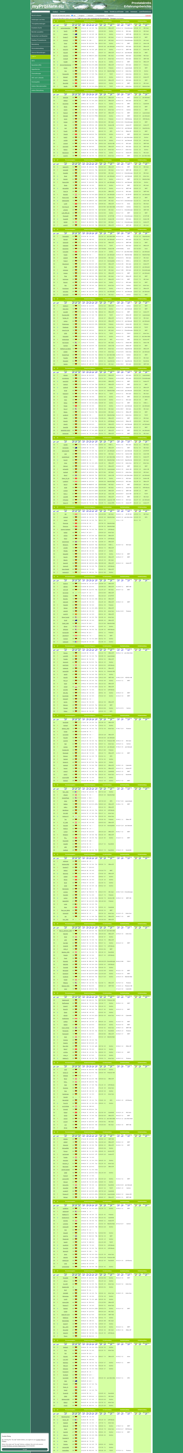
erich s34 (65, 589)
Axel (65, 128)
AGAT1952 (65, 665)
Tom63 (65, 1390)
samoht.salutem (65, 1169)
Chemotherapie (36, 73)
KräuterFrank (65, 355)
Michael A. (65, 544)
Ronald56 (65, 1278)
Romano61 (65, 1031)
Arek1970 (65, 49)
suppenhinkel (65, 1266)
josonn (65, 68)
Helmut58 (65, 170)
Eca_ (65, 838)
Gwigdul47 (65, 973)
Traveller (65, 358)
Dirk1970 (65, 1333)
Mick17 (65, 1049)
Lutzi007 (65, 225)
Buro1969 (65, 83)
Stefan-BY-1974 (65, 1314)
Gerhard (65, 725)
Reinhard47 (65, 1034)
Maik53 (65, 1024)
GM (65, 514)
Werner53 (65, 1251)
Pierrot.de (65, 523)
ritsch (65, 1037)
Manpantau (66, 1296)
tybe (65, 285)
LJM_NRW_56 (65, 213)
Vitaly (65, 1381)
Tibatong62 (66, 1239)
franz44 (65, 460)
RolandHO (65, 336)
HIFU (33, 61)
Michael (65, 1197)
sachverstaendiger (65, 28)
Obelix (65, 1012)
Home (106, 11)
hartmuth (65, 472)
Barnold (65, 239)
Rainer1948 (65, 182)
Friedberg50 (65, 750)
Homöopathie (36, 82)
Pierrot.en (65, 526)
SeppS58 (65, 427)
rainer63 (65, 611)
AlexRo (65, 86)
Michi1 (65, 106)
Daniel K (65, 583)
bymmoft (65, 58)
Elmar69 (65, 1233)
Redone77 (65, 1305)
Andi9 (65, 487)
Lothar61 (65, 210)
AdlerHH (65, 1257)
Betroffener (65, 810)
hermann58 (66, 632)
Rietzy (65, 538)
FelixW (65, 979)
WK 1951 (65, 693)
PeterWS (65, 605)
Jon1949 (65, 497)
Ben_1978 (65, 1327)
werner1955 (65, 1179)
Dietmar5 (65, 1347)
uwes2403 (65, 381)
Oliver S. (65, 1435)
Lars (65, 1124)
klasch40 (65, 563)
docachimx (65, 103)
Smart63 (65, 844)
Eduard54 (65, 554)
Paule (65, 958)
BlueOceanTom (66, 1416)
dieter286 (65, 97)
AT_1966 (65, 822)
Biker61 (66, 560)
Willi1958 (65, 964)
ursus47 (65, 1121)
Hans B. (65, 557)
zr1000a (65, 1052)
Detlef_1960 (65, 623)
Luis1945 (65, 656)
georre (65, 119)
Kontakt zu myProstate (117, 11)
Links (127, 11)
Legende (148, 15)
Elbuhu (65, 412)
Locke (65, 904)
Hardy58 (65, 1432)
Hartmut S (65, 306)
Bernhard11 (66, 889)
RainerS (65, 113)
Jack (65, 454)
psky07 (65, 774)
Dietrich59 (65, 242)
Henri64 (65, 1097)
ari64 (65, 940)
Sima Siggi (65, 309)
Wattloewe (65, 1317)
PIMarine (65, 983)
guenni (65, 520)
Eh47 (65, 1290)
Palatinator (65, 327)
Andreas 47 (66, 816)
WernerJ (65, 466)
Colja (65, 1263)
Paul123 (65, 1176)
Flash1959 (65, 841)
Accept (25, 1449)
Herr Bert (65, 943)
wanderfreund (65, 457)
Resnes (66, 653)
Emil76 (65, 110)
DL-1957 (65, 1284)
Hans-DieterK (65, 569)
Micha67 (65, 77)
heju (65, 71)
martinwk (65, 850)
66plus (65, 403)
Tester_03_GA (65, 478)
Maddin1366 (65, 1287)
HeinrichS (65, 662)
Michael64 (65, 970)
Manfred (65, 1308)
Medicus (65, 828)
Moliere (65, 149)
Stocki (65, 176)
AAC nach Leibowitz (38, 77)
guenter (66, 444)
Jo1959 (65, 140)
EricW (65, 620)
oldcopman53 (65, 451)
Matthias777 (65, 1214)
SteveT (65, 475)
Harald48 (65, 219)
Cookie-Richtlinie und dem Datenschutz (14, 1446)
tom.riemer (65, 592)
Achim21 (65, 40)
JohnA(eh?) (66, 635)
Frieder (65, 406)
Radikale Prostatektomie (39, 40)
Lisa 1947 (65, 1359)
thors (65, 1350)
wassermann (65, 541)
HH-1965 (65, 813)
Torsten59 (65, 1393)
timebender (66, 433)
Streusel (65, 1182)
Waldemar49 (65, 1000)
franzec (65, 768)
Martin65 (65, 1423)
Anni (65, 1230)
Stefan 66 (65, 1426)
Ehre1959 (65, 1330)
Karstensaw (66, 1094)
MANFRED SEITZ (65, 430)
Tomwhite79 (65, 1438)
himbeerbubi (65, 339)
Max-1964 (65, 1046)
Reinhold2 (65, 753)
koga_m (65, 1055)
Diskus (65, 711)
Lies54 (65, 1299)
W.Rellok (65, 1075)
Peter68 (65, 955)
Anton (65, 801)
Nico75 (65, 46)
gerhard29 (65, 469)
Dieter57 (65, 1006)
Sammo (66, 364)
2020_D (65, 949)
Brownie (65, 80)
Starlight (65, 759)
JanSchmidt (66, 1154)
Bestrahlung (35, 44)
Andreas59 (65, 1227)
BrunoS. (65, 282)
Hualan (65, 122)
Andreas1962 (65, 864)
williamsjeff (65, 1211)
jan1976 (65, 155)
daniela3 (65, 765)
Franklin (65, 659)
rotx (66, 916)
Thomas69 (65, 216)
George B (65, 566)
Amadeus (65, 596)
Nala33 (65, 1242)
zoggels (65, 34)
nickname (65, 270)
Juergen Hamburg (65, 529)
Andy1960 (65, 294)
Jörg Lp (65, 1281)
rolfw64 (65, 876)
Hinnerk (65, 375)
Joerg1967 (65, 146)
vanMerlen (65, 1208)
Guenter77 (65, 867)
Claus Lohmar (65, 1027)
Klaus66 (65, 737)
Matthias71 (65, 1058)
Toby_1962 (65, 792)
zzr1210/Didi (65, 1106)
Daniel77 (65, 1324)
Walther (66, 804)
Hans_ (65, 1082)
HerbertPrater (65, 798)
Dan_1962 (65, 919)
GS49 (65, 886)
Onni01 (65, 418)
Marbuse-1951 (65, 986)
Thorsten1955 (65, 315)
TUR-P (34, 56)
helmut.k (65, 384)
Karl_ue (65, 680)
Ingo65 (65, 1405)
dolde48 (65, 258)
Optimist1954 (65, 200)
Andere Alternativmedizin (39, 86)
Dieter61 (65, 1043)
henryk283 (65, 1378)
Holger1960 (65, 1302)
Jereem (65, 1118)
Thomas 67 (65, 1194)
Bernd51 (65, 599)
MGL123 (65, 1365)
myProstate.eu (48, 6)
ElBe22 (65, 1402)
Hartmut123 (66, 572)
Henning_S (66, 1163)
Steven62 (65, 1145)
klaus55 (65, 677)
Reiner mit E (65, 197)
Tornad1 (65, 708)
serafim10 (65, 415)
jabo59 (65, 674)
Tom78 (65, 31)
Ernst (65, 937)
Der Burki (65, 1375)
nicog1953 (65, 734)
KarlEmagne (65, 1018)
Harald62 (65, 173)
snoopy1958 (65, 777)
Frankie (65, 1157)
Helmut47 (65, 699)
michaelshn (66, 447)
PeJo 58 (65, 1103)
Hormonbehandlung (38, 48)
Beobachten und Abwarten (39, 36)
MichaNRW (66, 188)
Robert (65, 1112)
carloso (65, 321)
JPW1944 (65, 629)
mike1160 (65, 602)
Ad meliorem (65, 378)
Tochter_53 (65, 318)
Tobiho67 (65, 780)
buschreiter (65, 696)
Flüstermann (65, 324)
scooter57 (65, 1191)
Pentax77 (65, 37)
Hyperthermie (36, 69)
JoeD (65, 1069)
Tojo (65, 819)
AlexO (65, 1429)
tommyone (65, 279)
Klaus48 (65, 52)
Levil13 (65, 831)
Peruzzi (65, 1151)
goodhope (65, 976)
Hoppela (65, 1040)
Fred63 (65, 255)
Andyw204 (65, 913)
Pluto (65, 276)
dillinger (65, 586)
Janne (65, 1254)
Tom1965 (65, 895)
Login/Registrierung (145, 11)
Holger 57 (65, 1072)
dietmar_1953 (65, 728)
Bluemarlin (65, 1166)
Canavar (65, 638)
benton (65, 396)
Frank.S (66, 261)
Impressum (133, 11)
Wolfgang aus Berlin (65, 348)
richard (65, 686)
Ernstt (65, 390)
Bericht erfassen (36, 15)
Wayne (65, 626)
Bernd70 (65, 1009)
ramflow (65, 1021)
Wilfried (65, 100)
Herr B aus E (65, 207)
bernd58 (65, 312)
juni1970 (65, 614)
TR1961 (65, 551)
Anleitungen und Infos (38, 19)
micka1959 (65, 671)
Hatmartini (65, 245)
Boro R (65, 484)
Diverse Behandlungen (38, 52)
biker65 (65, 1015)
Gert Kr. (65, 702)
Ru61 (65, 267)
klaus (65, 907)
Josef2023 (65, 1245)
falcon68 (65, 825)
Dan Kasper (65, 342)
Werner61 (65, 873)
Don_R (65, 409)
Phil (66, 1353)
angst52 (65, 548)
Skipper (66, 608)
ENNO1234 (66, 1260)
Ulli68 (65, 1172)
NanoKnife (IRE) (36, 65)
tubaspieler (65, 248)
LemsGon (65, 1223)
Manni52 (65, 934)
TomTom (65, 345)
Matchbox (65, 1362)
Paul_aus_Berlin (65, 910)
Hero (65, 1091)
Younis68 (65, 967)
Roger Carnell (65, 617)
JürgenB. (65, 1109)
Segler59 (65, 946)
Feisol (65, 43)
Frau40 (65, 131)
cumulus (65, 892)
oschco (65, 898)
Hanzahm (65, 1160)
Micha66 (65, 116)
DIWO (65, 1396)
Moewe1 (65, 756)
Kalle (65, 1085)
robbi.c (65, 807)
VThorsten (65, 500)
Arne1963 (65, 1188)
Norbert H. (65, 762)
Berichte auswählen (37, 32)
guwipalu (65, 55)
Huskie (65, 731)
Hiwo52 (66, 424)
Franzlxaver (66, 288)
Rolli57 (65, 137)
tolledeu (65, 1139)
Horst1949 (65, 722)
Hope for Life (65, 330)
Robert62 (65, 961)
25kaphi (65, 795)
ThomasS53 (65, 74)
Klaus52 (65, 421)
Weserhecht (65, 264)
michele (65, 747)
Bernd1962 (65, 1100)
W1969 (65, 222)
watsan (65, 532)
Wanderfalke (65, 1321)
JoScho (65, 535)
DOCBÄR (65, 1293)
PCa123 (65, 1384)
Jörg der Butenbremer (65, 65)
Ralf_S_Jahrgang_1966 (65, 930)
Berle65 (65, 179)
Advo (65, 125)
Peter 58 (65, 191)
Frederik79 (65, 1372)
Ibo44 (65, 882)
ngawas (65, 273)
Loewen (65, 490)
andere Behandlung (37, 90)
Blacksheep (66, 152)
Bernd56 (65, 194)
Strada (65, 185)
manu (65, 400)
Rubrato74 (65, 393)
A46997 (65, 352)
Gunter (65, 1441)
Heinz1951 (65, 1185)
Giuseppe (65, 1088)
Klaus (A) (65, 503)
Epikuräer (65, 1368)
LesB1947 (65, 481)
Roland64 (65, 361)
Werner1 (65, 705)
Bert (66, 744)
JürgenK (65, 517)
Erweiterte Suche (37, 28)
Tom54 (65, 1115)
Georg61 (65, 1220)
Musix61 (65, 1356)
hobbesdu (65, 668)
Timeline (65, 1444)
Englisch (55, 11)
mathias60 (65, 642)
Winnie (65, 879)
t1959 (65, 333)
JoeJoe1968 (65, 1447)
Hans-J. (66, 493)
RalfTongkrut (65, 1003)
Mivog (65, 1079)
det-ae (65, 1128)
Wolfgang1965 (65, 1399)
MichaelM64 (65, 1148)
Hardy (65, 683)
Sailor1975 (65, 167)
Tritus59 (65, 134)
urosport (65, 143)
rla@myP (65, 387)
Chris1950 (65, 251)
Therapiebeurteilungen (38, 23)
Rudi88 (65, 62)
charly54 (65, 741)
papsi (65, 989)
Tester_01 (65, 1387)
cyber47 (65, 771)
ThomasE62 (65, 236)
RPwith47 (65, 834)
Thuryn (65, 1336)
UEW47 (66, 1142)
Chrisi (65, 463)
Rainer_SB (65, 1420)
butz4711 (65, 1236)
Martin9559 (66, 901)
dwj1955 (65, 689)
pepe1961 (65, 291)
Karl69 (65, 1311)
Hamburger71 (65, 1217)
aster (65, 847)
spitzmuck (65, 861)
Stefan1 (66, 870)
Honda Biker (65, 1450)
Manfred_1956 (65, 952)
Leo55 (65, 203)
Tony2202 (65, 1248)
